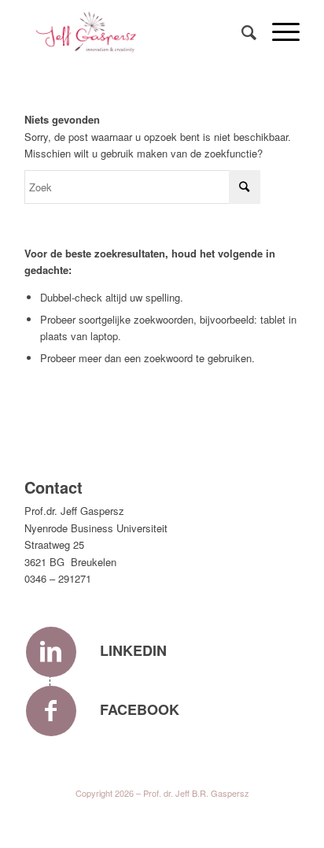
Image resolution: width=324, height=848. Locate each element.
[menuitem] (241, 31)
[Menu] (278, 31)
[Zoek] (241, 31)
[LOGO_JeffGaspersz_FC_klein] (134, 31)
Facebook (139, 709)
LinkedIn (133, 650)
